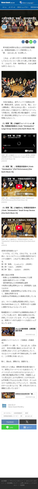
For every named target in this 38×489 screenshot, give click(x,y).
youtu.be (4, 161)
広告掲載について (12, 483)
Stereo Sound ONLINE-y (15, 28)
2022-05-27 (11, 26)
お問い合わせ (24, 483)
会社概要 (4, 481)
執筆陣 (22, 485)
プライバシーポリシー (16, 481)
